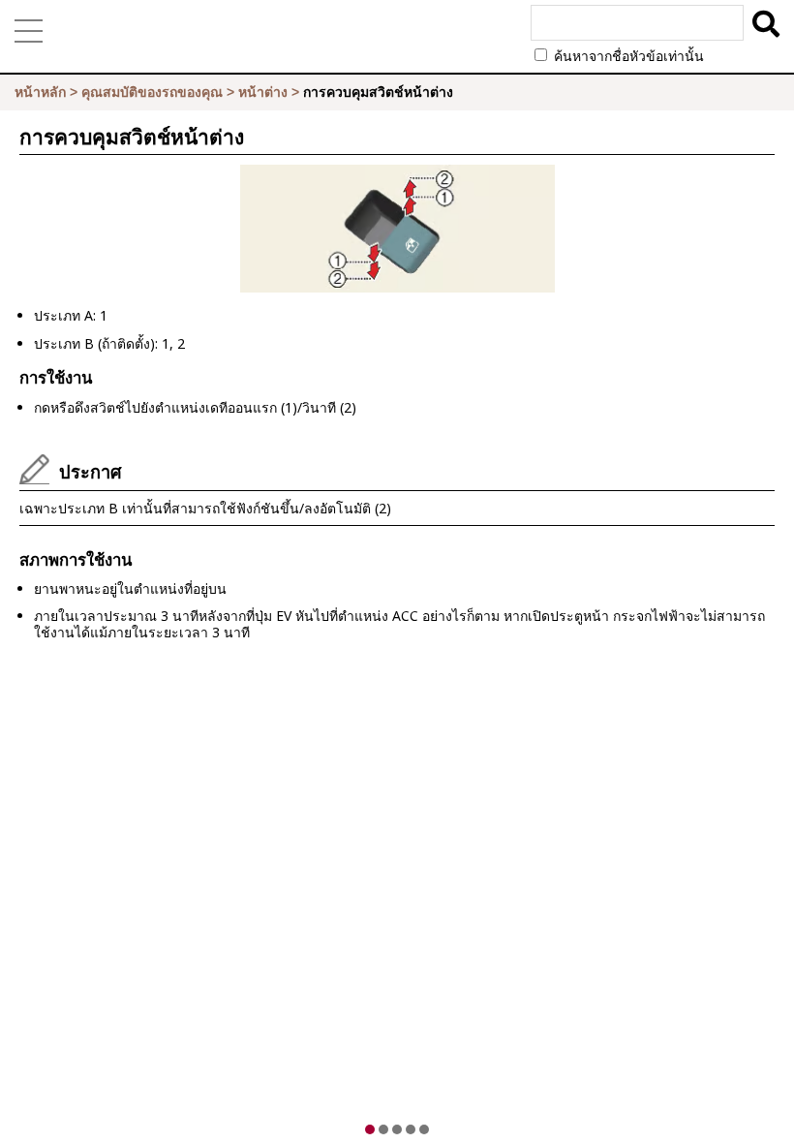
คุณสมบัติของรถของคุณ (152, 92)
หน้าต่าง (263, 92)
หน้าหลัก (40, 92)
